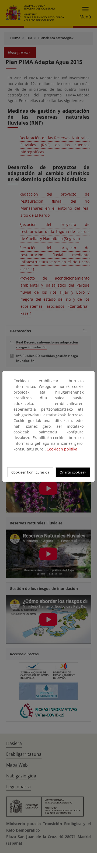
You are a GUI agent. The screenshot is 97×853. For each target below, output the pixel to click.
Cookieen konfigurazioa (30, 472)
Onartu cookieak (73, 472)
